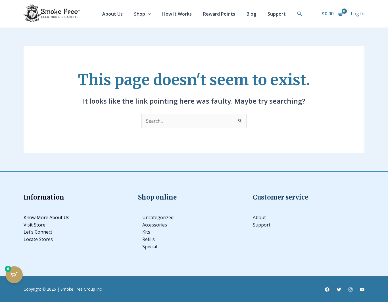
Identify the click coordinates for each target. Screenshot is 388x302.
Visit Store (34, 225)
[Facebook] (327, 289)
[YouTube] (362, 289)
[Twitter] (339, 289)
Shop (139, 14)
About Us (112, 14)
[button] (148, 14)
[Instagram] (350, 289)
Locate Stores (38, 239)
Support (277, 14)
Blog (251, 14)
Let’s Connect (38, 232)
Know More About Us (46, 217)
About (259, 217)
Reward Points (219, 14)
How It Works (177, 14)
